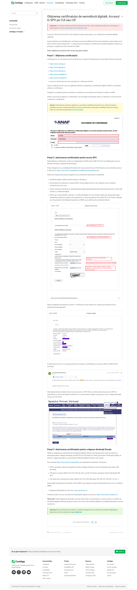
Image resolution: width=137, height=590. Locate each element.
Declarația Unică (71, 3)
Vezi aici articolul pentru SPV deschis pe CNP (73, 28)
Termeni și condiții (92, 586)
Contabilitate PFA (69, 567)
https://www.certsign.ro (57, 64)
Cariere (109, 575)
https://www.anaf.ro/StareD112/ (107, 495)
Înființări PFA (110, 570)
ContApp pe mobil (90, 575)
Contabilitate (59, 3)
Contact (82, 3)
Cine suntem (110, 564)
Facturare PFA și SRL (70, 564)
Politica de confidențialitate (105, 586)
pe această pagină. (78, 110)
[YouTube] (29, 572)
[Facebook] (14, 572)
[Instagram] (19, 572)
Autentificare (109, 3)
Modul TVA (46, 575)
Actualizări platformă (70, 575)
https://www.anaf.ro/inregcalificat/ (68, 462)
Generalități (13, 25)
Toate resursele (90, 564)
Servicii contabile (112, 567)
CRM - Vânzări (40, 3)
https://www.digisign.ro (57, 67)
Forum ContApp (90, 570)
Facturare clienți (15, 28)
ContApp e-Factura (16, 32)
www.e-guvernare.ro (80, 490)
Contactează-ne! (67, 532)
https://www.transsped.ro (58, 78)
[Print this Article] (122, 16)
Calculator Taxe (90, 573)
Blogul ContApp (90, 567)
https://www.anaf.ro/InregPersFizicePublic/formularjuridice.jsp (78, 170)
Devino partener (111, 573)
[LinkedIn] (24, 572)
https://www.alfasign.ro (57, 71)
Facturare (49, 3)
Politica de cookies (120, 586)
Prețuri (66, 573)
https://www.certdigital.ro (58, 74)
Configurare (29, 3)
